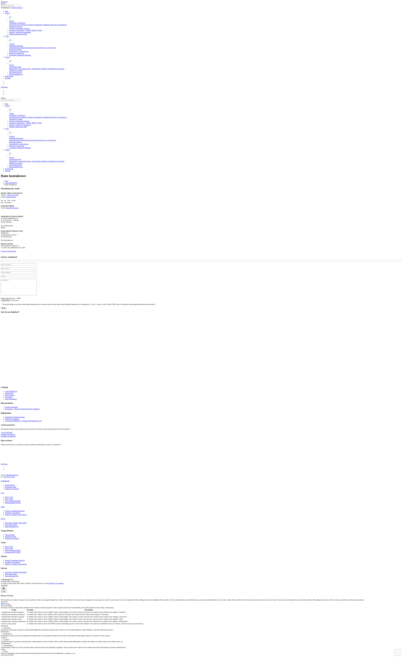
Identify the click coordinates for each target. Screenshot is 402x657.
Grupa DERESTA (11, 183)
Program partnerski (11, 407)
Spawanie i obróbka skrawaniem (16, 523)
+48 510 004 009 (6, 432)
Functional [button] (4, 626)
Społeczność (9, 393)
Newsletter (8, 397)
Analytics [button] (4, 637)
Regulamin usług (10, 487)
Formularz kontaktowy (8, 436)
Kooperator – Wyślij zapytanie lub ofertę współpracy (22, 409)
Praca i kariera (9, 395)
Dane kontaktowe (11, 399)
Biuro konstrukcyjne (12, 526)
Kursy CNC (9, 497)
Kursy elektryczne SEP (12, 501)
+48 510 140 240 (16, 8)
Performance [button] (5, 632)
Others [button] (3, 649)
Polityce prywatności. (57, 583)
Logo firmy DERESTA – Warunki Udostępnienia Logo (23, 421)
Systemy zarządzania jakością (15, 511)
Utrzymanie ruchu (11, 525)
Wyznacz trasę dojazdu (8, 251)
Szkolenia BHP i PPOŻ (13, 503)
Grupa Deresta (10, 485)
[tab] (201, 481)
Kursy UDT (9, 499)
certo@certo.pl (11, 197)
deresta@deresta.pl (12, 208)
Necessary (6, 604)
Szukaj (3, 4)
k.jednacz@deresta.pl (8, 434)
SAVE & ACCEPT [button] (7, 655)
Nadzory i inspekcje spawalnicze (16, 515)
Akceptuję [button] (4, 585)
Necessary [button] (4, 602)
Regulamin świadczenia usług (15, 417)
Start (6, 181)
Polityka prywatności (12, 419)
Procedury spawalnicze (12, 513)
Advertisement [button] (5, 643)
